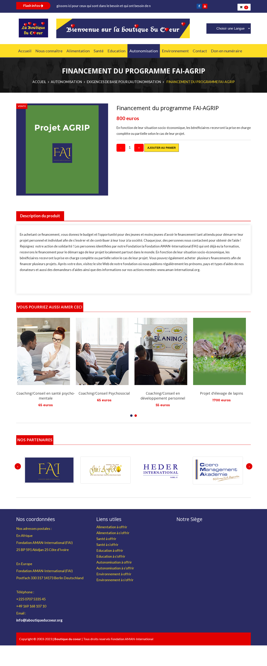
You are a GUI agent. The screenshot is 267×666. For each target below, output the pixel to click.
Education (116, 50)
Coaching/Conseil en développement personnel (133, 396)
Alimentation (78, 50)
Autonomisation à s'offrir (115, 568)
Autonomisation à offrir (114, 562)
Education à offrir (109, 550)
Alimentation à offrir (111, 527)
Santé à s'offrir (107, 544)
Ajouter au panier (161, 147)
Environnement (175, 50)
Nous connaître (49, 50)
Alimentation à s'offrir (112, 533)
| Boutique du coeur (67, 639)
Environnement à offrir (113, 574)
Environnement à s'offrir (115, 580)
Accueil (24, 50)
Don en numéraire (226, 50)
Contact (200, 50)
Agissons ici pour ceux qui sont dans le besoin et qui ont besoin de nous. (75, 6)
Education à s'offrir (110, 556)
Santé (99, 50)
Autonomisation (143, 50)
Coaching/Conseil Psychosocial (75, 393)
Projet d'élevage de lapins (192, 393)
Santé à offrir (106, 538)
